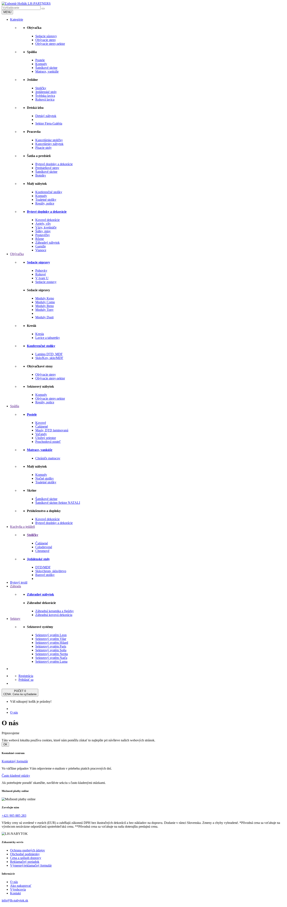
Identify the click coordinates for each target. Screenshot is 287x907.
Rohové (40, 274)
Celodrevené (43, 547)
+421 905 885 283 (14, 815)
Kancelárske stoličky (49, 140)
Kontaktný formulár (15, 761)
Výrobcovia (18, 889)
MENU (7, 12)
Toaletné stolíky (45, 199)
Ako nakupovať (20, 885)
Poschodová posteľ (48, 441)
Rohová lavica (44, 99)
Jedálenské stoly (46, 92)
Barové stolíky (45, 575)
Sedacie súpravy (46, 36)
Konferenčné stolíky (48, 192)
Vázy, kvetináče (46, 227)
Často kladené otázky (16, 775)
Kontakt (15, 893)
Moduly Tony (44, 309)
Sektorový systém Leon (51, 635)
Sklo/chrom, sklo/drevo (50, 571)
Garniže (40, 246)
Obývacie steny (45, 40)
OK (5, 744)
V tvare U (42, 278)
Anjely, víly (43, 223)
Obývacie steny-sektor (50, 43)
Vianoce (40, 250)
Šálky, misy (43, 231)
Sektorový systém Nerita (51, 654)
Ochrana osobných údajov (27, 850)
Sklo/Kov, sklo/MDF (49, 358)
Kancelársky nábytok (49, 144)
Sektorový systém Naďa (51, 658)
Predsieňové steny (47, 168)
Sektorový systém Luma (51, 661)
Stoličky (40, 88)
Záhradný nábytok (47, 242)
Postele (40, 60)
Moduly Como (45, 302)
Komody (41, 64)
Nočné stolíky (44, 478)
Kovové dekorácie (47, 220)
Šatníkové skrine (46, 67)
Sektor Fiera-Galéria (48, 123)
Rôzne (39, 239)
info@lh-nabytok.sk (15, 900)
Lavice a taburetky (47, 337)
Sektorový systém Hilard (51, 642)
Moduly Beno (44, 306)
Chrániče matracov (47, 458)
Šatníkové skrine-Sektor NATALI (57, 502)
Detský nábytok (45, 116)
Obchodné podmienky (25, 854)
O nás (14, 712)
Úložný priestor (45, 438)
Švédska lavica (45, 95)
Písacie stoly (43, 147)
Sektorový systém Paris (50, 646)
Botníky (40, 175)
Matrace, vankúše (47, 71)
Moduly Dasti (44, 317)
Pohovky (41, 270)
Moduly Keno (44, 298)
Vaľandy (41, 434)
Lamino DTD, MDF (49, 354)
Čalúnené (41, 426)
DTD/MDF (43, 567)
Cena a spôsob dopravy (25, 858)
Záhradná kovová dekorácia (53, 615)
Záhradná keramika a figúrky (54, 611)
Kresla (39, 334)
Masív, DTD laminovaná (51, 430)
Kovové (40, 422)
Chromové (42, 551)
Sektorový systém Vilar (50, 639)
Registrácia (25, 676)
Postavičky (42, 235)
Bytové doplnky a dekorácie (54, 164)
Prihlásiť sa (25, 679)
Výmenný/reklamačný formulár (31, 865)
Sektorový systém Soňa (50, 650)
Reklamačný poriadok (24, 861)
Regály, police (44, 203)
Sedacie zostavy (46, 282)
